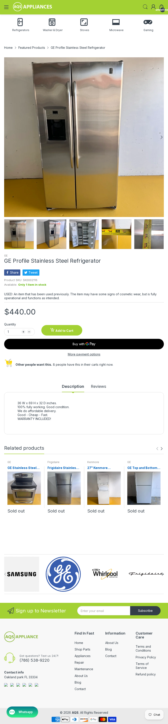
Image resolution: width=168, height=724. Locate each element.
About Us (81, 676)
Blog (78, 682)
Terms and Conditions (143, 648)
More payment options (84, 354)
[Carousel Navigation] (159, 448)
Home (79, 643)
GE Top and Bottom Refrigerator (142, 468)
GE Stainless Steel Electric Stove (22, 468)
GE (6, 255)
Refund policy (146, 674)
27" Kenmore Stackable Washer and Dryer (101, 468)
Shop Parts (82, 649)
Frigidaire (53, 462)
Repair (79, 662)
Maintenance (84, 669)
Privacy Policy (146, 657)
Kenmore (93, 462)
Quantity (10, 324)
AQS (75, 712)
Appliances (83, 656)
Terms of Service (142, 666)
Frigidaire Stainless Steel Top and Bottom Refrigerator (63, 468)
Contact (80, 689)
